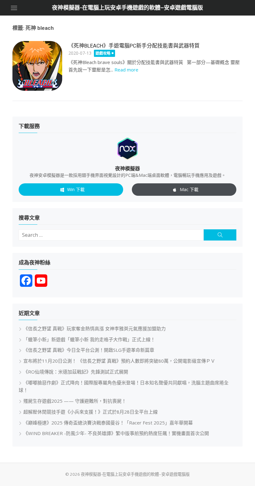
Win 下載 (76, 189)
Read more (126, 69)
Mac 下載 (189, 189)
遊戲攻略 (102, 53)
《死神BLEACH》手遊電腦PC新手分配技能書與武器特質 (134, 46)
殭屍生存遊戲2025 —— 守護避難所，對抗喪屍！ (74, 401)
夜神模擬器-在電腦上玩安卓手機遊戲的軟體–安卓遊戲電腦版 (127, 7)
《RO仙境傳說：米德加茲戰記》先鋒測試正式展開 (75, 372)
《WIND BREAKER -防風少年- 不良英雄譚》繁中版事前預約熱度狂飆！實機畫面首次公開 (116, 433)
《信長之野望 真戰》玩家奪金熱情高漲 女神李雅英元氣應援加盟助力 (94, 328)
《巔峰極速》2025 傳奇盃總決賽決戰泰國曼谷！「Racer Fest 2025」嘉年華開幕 (108, 423)
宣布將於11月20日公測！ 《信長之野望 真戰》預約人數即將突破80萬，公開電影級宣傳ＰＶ (119, 361)
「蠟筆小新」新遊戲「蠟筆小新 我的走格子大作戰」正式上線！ (89, 339)
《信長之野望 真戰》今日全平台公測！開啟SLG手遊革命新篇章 (88, 350)
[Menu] (14, 8)
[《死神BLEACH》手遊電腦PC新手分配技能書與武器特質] (37, 66)
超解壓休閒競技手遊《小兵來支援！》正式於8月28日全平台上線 (90, 412)
